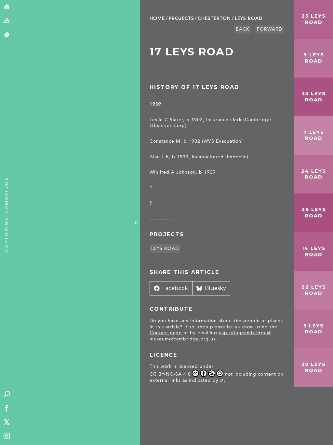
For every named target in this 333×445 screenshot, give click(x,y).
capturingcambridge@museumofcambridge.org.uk (210, 336)
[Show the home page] (6, 7)
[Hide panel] (135, 222)
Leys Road (248, 18)
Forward (269, 29)
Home (157, 18)
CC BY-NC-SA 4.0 (170, 374)
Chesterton (214, 18)
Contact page (166, 333)
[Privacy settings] (6, 35)
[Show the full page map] (6, 21)
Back (242, 29)
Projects (181, 18)
